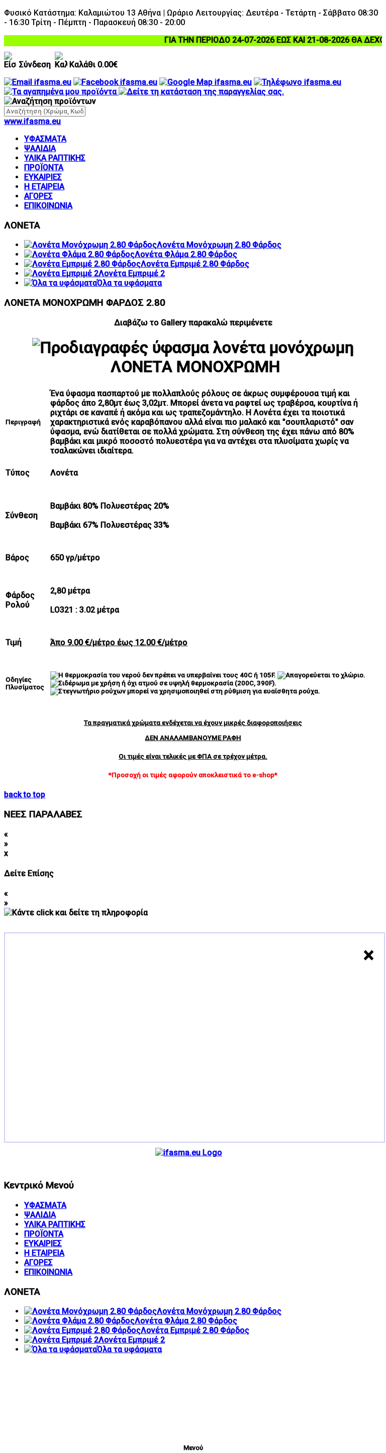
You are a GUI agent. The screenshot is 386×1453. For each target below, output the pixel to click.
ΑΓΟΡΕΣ (38, 196)
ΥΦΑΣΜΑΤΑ (45, 139)
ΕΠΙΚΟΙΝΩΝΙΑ (48, 205)
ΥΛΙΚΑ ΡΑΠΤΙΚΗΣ (54, 158)
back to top (24, 794)
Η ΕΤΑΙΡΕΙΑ (44, 186)
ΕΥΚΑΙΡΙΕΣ (43, 177)
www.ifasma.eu (32, 121)
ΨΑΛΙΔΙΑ (40, 148)
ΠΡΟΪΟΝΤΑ (43, 167)
